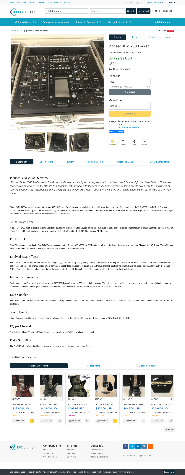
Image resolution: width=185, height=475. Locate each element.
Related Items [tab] (93, 366)
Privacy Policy (97, 453)
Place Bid (129, 92)
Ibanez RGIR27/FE (75, 404)
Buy (19, 2)
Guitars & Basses (25, 22)
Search (130, 11)
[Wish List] (29, 421)
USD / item (115, 106)
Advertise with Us (50, 457)
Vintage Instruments (119, 22)
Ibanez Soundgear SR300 (131, 404)
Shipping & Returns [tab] (95, 162)
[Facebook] (125, 446)
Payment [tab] (70, 162)
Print (134, 145)
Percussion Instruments (56, 22)
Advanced (143, 11)
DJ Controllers (41, 30)
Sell (24, 2)
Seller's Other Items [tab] (159, 162)
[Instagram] (144, 446)
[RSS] (150, 446)
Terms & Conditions (99, 457)
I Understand (169, 472)
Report (144, 145)
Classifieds (41, 2)
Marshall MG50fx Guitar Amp (109, 404)
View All (169, 431)
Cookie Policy (97, 450)
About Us (47, 450)
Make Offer (129, 113)
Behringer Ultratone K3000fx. (160, 404)
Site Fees (71, 453)
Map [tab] (168, 37)
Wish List (58, 2)
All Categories (162, 22)
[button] (14, 400)
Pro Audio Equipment (88, 22)
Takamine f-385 (46, 404)
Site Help (71, 450)
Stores (31, 2)
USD (112, 82)
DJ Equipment (26, 30)
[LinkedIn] (138, 446)
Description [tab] (21, 162)
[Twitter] (132, 446)
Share (123, 145)
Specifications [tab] (46, 162)
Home (12, 2)
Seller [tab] (134, 37)
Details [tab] (117, 37)
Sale (50, 2)
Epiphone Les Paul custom (24, 404)
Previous (8, 82)
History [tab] (151, 37)
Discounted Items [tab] (147, 366)
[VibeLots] (23, 10)
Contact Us (48, 453)
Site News (71, 457)
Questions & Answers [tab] (127, 162)
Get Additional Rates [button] (128, 127)
